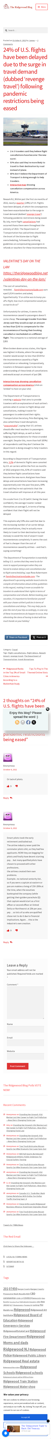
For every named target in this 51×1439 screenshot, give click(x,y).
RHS (11, 1310)
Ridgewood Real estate (21, 1361)
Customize (25, 1425)
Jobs (38, 1302)
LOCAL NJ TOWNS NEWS (16, 1256)
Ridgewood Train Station (20, 1381)
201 (5, 1288)
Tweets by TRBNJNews (13, 1225)
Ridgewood (22, 1310)
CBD (32, 1293)
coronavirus (9, 1298)
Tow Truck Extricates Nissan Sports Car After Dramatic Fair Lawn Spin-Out (26, 1147)
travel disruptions (26, 659)
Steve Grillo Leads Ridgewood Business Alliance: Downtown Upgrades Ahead (26, 1205)
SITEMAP (10, 1266)
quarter (21, 202)
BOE (28, 1294)
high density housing (28, 1302)
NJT (11, 1305)
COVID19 (27, 1298)
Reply (6, 797)
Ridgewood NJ (16, 1349)
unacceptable (10, 425)
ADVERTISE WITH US (15, 1261)
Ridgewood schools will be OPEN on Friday (18, 1377)
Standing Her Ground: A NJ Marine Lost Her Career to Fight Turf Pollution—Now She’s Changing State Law (26, 1117)
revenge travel (34, 214)
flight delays (32, 653)
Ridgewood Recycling (11, 1367)
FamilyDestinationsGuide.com (28, 289)
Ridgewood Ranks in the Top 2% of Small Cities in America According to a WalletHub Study (14, 676)
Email (10, 1037)
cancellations (29, 221)
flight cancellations (17, 653)
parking (36, 1305)
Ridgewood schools (29, 1373)
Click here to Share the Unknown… (18, 1246)
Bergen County (24, 1289)
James (32, 40)
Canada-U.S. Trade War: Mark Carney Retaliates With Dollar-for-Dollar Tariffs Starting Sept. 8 (25, 1196)
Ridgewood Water (15, 1386)
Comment (12, 984)
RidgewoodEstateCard (16, 1331)
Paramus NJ (28, 1305)
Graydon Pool (14, 1302)
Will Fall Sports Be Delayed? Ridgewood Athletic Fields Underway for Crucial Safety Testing (24, 1157)
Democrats (36, 1298)
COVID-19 (19, 1298)
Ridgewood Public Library (29, 1355)
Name (10, 1024)
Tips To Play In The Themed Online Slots (37, 670)
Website (11, 1051)
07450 (13, 1288)
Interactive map (18, 184)
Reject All (25, 1433)
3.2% (11, 462)
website (17, 399)
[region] (25, 1414)
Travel (15, 649)
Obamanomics (18, 1305)
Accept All (25, 1417)
